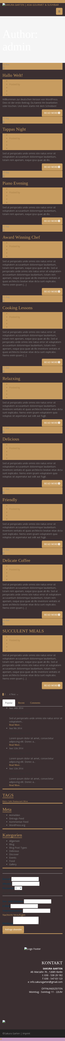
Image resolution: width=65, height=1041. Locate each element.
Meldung (7, 923)
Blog (11, 249)
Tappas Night (14, 129)
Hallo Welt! (12, 75)
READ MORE (51, 113)
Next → (14, 694)
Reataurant (18, 801)
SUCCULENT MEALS (23, 631)
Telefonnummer (12, 910)
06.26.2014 (15, 566)
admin (24, 84)
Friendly (9, 499)
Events (12, 857)
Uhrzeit (6, 883)
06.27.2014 (15, 384)
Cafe (10, 801)
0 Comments (16, 145)
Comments (35, 703)
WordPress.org (17, 825)
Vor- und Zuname (12, 901)
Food (12, 861)
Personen (8, 888)
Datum (6, 879)
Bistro (5, 801)
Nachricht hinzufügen (13, 914)
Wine (25, 801)
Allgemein (14, 87)
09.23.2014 (15, 135)
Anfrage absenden (13, 929)
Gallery (12, 141)
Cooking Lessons (17, 307)
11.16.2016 (15, 81)
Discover (14, 572)
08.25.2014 (15, 313)
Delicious (14, 390)
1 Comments (16, 91)
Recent (21, 703)
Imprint (26, 1033)
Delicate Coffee (16, 560)
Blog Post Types (18, 847)
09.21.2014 (15, 242)
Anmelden (14, 815)
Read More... (15, 725)
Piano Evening (15, 183)
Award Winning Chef (21, 237)
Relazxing (11, 378)
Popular (8, 703)
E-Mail (6, 906)
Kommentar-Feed (18, 821)
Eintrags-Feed (16, 818)
